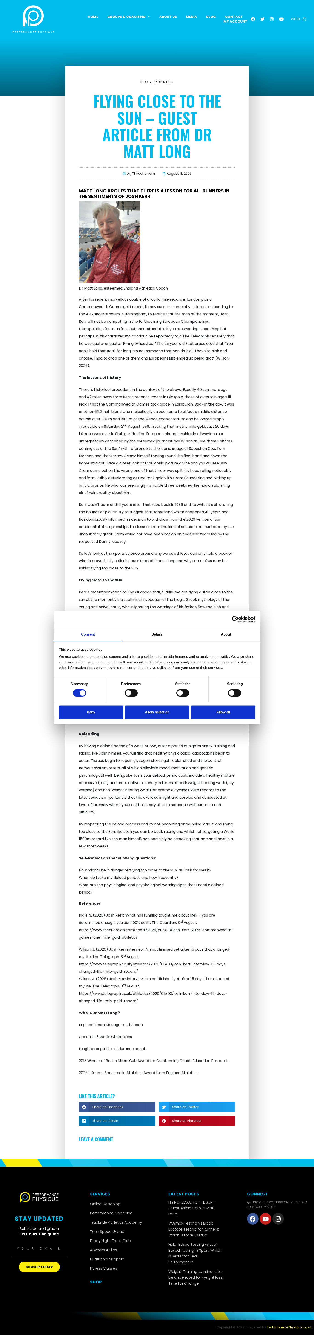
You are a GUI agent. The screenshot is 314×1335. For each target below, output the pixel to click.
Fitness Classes (103, 1268)
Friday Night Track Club (110, 1240)
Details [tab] (157, 634)
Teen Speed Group (107, 1231)
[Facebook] (253, 19)
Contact (234, 17)
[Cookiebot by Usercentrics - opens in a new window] (235, 619)
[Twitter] (262, 19)
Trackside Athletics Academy (116, 1222)
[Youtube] (281, 19)
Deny (91, 712)
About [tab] (226, 634)
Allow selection (157, 712)
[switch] (131, 693)
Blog (211, 17)
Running (164, 82)
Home (93, 17)
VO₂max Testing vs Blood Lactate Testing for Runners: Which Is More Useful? (193, 1229)
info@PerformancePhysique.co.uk (279, 1202)
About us (168, 17)
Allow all (223, 712)
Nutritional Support (107, 1259)
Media (191, 17)
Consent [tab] (88, 634)
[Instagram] (272, 19)
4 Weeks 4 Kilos (103, 1250)
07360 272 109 (264, 1207)
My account (235, 21)
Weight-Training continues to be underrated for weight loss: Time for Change (195, 1277)
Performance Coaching (111, 1213)
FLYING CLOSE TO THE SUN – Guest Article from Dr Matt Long (192, 1208)
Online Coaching (105, 1204)
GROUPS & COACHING (126, 17)
